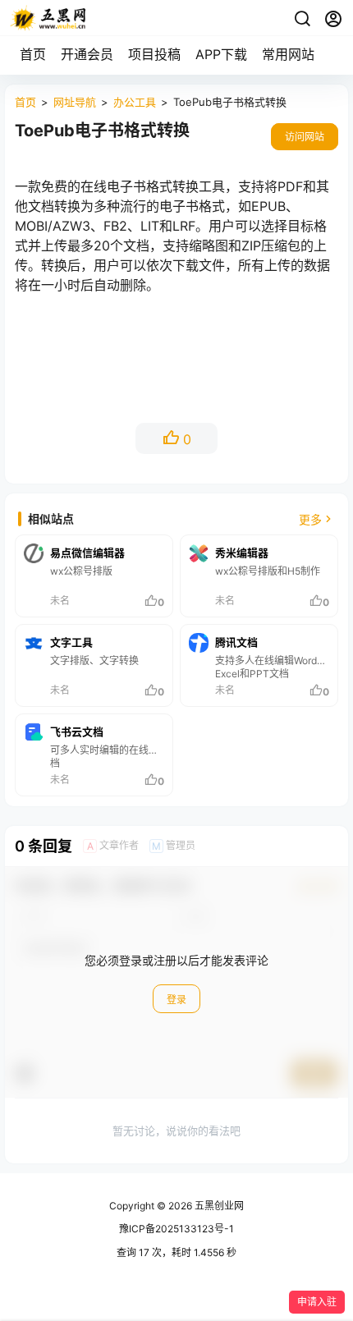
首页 (33, 54)
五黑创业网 (218, 1205)
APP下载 (221, 54)
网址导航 (74, 101)
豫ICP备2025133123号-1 (176, 1228)
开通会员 (87, 54)
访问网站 (304, 137)
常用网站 (288, 54)
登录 (176, 999)
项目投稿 (154, 54)
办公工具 (134, 101)
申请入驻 (317, 1302)
